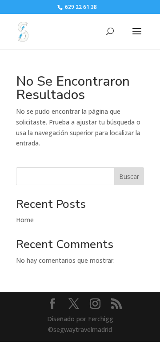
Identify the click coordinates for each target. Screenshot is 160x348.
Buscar (129, 176)
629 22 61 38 (80, 7)
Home (25, 219)
